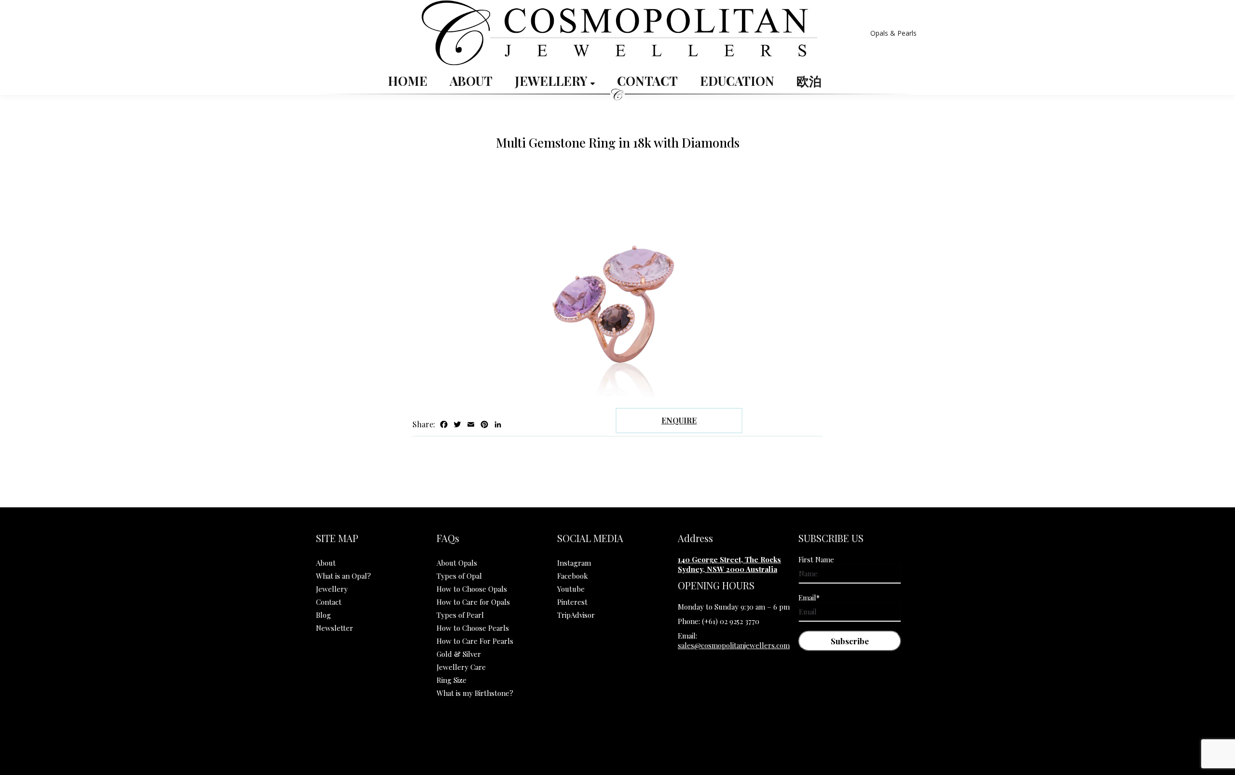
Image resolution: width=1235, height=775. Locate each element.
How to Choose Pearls (473, 628)
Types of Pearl (460, 615)
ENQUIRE (679, 420)
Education (737, 81)
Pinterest (572, 602)
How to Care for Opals (473, 602)
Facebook (572, 576)
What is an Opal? (343, 576)
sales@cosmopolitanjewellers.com (734, 645)
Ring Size (452, 680)
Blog (323, 615)
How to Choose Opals (472, 589)
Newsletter (334, 628)
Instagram (574, 563)
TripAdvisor (576, 615)
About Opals (457, 563)
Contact (647, 81)
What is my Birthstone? (475, 693)
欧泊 (809, 81)
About (471, 81)
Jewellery (552, 81)
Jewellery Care (461, 667)
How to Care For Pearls (475, 641)
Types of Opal (459, 576)
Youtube (571, 589)
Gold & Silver (459, 654)
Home (407, 81)
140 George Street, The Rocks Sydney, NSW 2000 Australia (729, 564)
